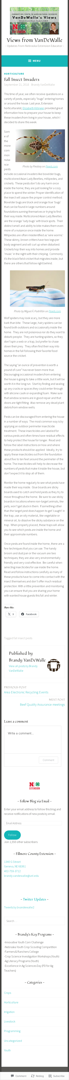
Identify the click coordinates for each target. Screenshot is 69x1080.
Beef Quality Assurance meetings (42, 702)
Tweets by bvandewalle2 (19, 907)
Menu (37, 60)
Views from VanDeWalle (34, 40)
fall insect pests (23, 638)
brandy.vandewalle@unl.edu (21, 875)
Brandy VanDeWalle (43, 84)
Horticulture (14, 73)
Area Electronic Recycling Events (26, 689)
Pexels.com (52, 166)
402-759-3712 (12, 871)
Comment (48, 760)
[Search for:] (34, 921)
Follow (12, 835)
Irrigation (9, 1012)
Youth (7, 1050)
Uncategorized (13, 1041)
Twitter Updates (34, 899)
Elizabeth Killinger (33, 108)
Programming (12, 1031)
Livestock (9, 1021)
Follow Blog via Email (34, 801)
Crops (7, 993)
